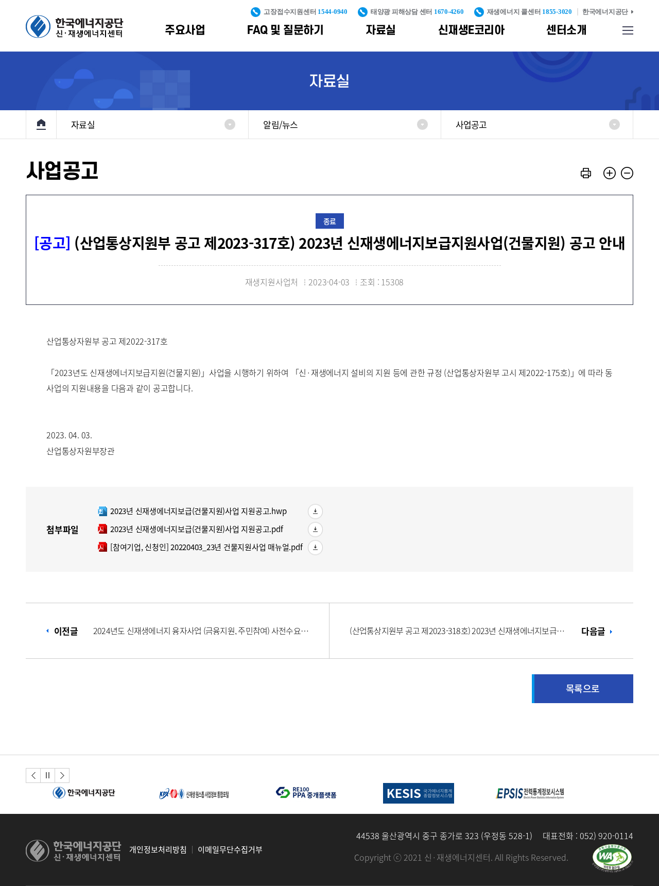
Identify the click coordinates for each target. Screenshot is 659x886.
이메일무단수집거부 (230, 850)
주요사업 (185, 30)
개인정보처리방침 (158, 850)
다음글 (477, 630)
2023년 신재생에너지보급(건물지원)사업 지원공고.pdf (190, 529)
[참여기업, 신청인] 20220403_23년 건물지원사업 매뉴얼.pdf (199, 547)
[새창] (612, 858)
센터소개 (566, 30)
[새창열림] (82, 793)
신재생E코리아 (471, 30)
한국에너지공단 (605, 11)
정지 (48, 775)
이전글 (182, 630)
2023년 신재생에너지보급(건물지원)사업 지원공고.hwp (191, 511)
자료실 (381, 30)
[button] (33, 775)
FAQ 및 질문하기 (285, 30)
